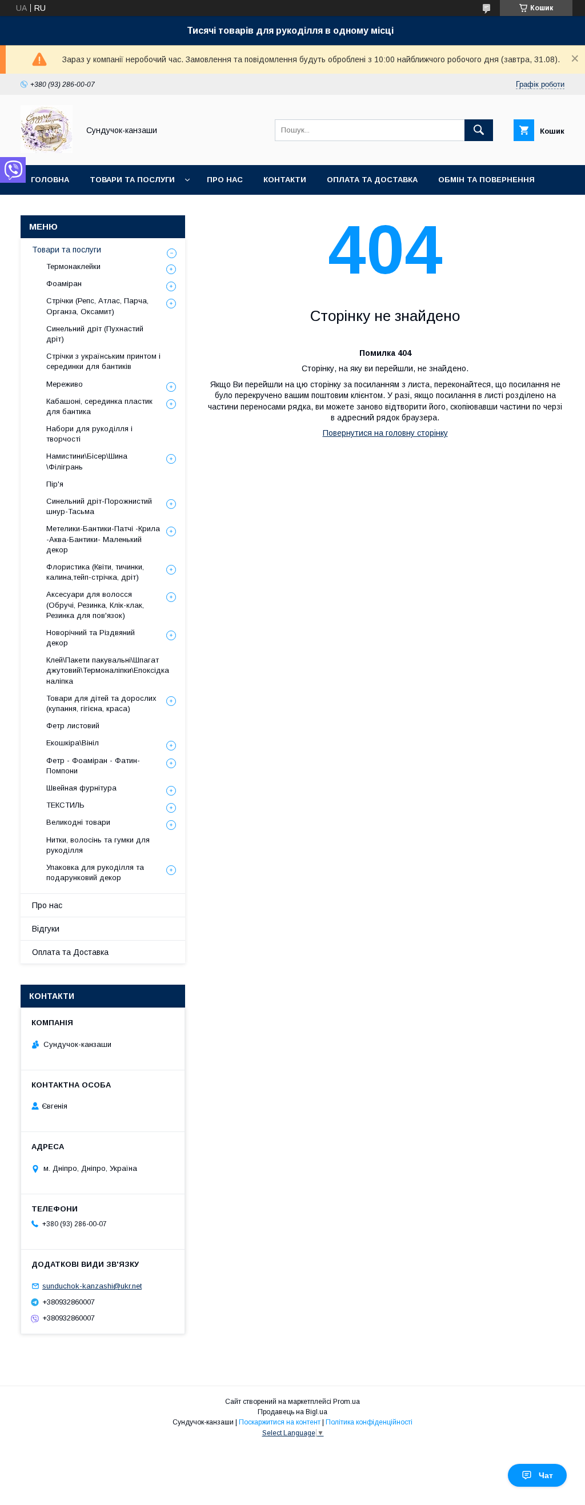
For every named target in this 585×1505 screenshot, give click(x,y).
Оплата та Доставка (372, 179)
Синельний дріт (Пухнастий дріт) (94, 333)
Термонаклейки (73, 266)
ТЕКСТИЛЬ (65, 805)
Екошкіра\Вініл (72, 743)
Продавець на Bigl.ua (292, 1412)
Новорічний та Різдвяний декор (90, 637)
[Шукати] (478, 130)
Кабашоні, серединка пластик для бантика (99, 406)
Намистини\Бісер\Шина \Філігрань (86, 461)
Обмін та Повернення (486, 179)
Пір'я (54, 484)
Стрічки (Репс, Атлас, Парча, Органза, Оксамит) (97, 305)
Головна (50, 179)
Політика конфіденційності (369, 1422)
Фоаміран (64, 283)
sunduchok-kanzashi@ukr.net (92, 1286)
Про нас (225, 179)
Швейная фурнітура (81, 788)
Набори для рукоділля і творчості (89, 433)
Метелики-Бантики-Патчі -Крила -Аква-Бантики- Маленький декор (103, 538)
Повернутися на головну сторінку (385, 433)
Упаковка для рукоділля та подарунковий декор (95, 872)
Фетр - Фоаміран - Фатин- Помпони (93, 765)
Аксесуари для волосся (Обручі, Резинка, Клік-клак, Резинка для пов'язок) (95, 604)
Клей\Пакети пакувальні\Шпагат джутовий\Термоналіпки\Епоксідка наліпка (107, 670)
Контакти (284, 179)
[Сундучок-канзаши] (47, 150)
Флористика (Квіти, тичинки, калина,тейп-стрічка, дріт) (95, 572)
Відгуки (45, 928)
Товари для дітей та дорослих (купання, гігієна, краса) (101, 703)
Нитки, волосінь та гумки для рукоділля (98, 845)
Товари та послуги (132, 179)
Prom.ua (346, 1402)
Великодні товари (78, 822)
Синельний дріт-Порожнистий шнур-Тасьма (99, 506)
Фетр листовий (72, 725)
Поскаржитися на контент (279, 1422)
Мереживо (64, 384)
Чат (546, 1475)
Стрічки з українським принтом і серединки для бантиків (103, 361)
